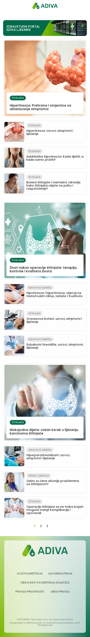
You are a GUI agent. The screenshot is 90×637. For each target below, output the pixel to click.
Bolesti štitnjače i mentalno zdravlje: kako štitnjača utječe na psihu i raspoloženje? (53, 183)
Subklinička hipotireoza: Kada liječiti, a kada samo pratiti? (55, 156)
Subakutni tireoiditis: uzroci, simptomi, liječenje (54, 344)
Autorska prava (60, 574)
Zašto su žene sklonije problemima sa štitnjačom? (52, 480)
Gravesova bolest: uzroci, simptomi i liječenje (54, 318)
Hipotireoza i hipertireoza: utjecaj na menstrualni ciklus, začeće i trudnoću (54, 292)
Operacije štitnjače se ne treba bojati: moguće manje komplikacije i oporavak (55, 507)
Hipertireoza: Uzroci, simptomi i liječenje (49, 130)
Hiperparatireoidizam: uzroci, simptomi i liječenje (48, 454)
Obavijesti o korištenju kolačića (45, 583)
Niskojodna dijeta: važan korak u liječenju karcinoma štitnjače (44, 428)
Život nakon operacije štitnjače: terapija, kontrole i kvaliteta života (43, 265)
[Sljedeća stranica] (54, 526)
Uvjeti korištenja (29, 574)
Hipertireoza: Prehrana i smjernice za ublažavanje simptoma (40, 103)
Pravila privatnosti (29, 592)
